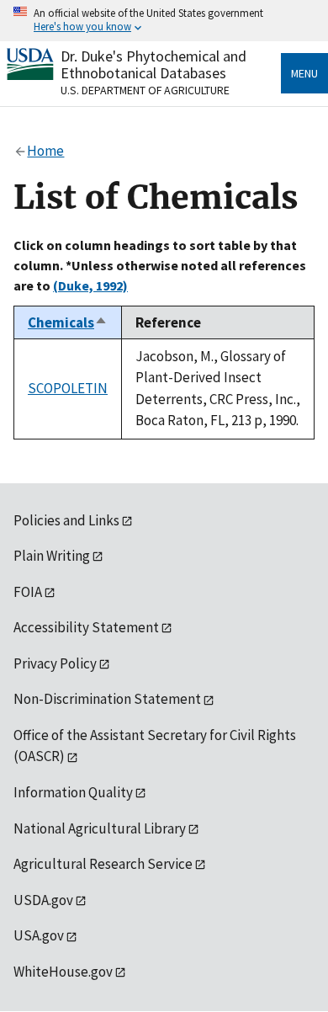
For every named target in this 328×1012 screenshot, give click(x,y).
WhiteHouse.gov (63, 971)
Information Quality (73, 792)
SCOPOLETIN (68, 388)
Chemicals (68, 322)
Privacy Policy (55, 663)
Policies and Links (66, 520)
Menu (304, 73)
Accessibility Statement (86, 627)
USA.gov (38, 935)
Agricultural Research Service (103, 864)
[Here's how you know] (164, 20)
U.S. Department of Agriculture (145, 90)
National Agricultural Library (99, 828)
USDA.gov (43, 900)
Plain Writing (51, 555)
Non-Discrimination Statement (107, 699)
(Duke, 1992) (90, 285)
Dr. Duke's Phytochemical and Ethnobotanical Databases (153, 64)
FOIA (27, 592)
